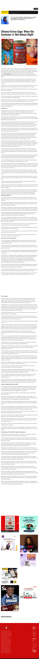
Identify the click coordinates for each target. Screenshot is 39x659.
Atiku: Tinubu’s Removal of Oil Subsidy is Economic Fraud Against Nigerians (22, 11)
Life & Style (3, 37)
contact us (34, 647)
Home (33, 631)
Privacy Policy (35, 633)
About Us (34, 632)
